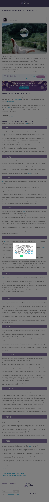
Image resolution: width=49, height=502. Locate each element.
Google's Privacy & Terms (28, 253)
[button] (17, 256)
